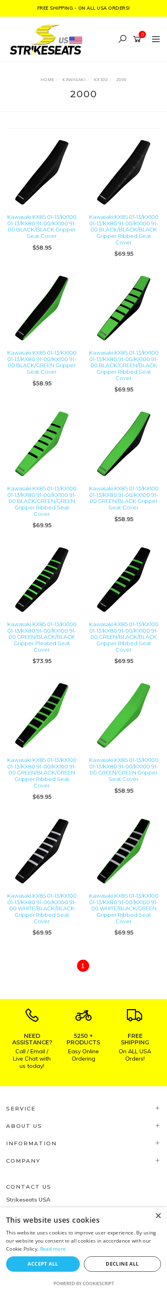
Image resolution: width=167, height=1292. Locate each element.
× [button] (158, 1216)
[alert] (83, 1249)
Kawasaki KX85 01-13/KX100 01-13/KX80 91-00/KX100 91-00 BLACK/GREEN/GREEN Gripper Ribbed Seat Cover (42, 501)
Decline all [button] (122, 1263)
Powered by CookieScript (84, 1283)
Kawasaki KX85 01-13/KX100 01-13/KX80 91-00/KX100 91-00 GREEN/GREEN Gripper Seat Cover (123, 769)
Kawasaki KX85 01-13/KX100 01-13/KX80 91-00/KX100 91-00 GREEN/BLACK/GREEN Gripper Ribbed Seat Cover (42, 772)
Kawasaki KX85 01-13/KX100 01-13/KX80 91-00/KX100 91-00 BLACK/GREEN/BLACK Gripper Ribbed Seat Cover (123, 365)
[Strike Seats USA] (47, 38)
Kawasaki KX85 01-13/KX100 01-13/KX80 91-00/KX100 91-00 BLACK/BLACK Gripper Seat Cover (42, 226)
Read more (53, 1248)
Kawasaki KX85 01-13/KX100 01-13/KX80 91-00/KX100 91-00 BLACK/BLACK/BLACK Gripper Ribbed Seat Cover (123, 229)
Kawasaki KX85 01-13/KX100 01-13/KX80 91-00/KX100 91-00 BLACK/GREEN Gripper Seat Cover (42, 362)
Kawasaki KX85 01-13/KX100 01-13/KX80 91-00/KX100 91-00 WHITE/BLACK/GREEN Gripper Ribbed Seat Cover (123, 908)
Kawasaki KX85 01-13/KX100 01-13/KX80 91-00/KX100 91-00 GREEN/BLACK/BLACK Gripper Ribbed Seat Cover (123, 636)
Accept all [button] (43, 1263)
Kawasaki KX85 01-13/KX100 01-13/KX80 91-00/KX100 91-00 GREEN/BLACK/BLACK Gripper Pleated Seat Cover (42, 636)
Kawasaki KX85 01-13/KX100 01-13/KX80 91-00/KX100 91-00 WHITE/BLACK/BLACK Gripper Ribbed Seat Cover (42, 908)
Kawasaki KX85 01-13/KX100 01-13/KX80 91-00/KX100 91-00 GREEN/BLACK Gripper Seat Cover (123, 498)
